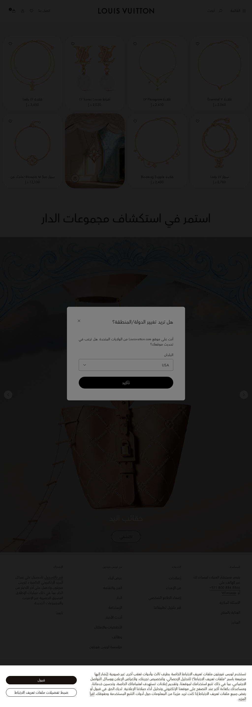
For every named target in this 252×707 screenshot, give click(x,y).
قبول (41, 680)
